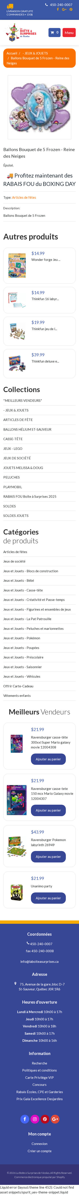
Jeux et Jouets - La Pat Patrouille (27, 619)
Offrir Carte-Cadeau (18, 686)
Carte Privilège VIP (39, 1077)
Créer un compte (40, 1151)
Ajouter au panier (48, 759)
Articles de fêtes (24, 197)
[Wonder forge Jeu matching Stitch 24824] (17, 265)
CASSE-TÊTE (13, 439)
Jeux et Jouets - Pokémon (21, 638)
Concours (39, 1085)
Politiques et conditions (39, 1070)
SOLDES (9, 506)
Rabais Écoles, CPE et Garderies (39, 1092)
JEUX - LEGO (12, 449)
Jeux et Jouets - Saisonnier (22, 667)
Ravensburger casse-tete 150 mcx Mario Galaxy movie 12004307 (52, 793)
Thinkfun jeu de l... (44, 329)
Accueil (12, 53)
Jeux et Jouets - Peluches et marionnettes (33, 628)
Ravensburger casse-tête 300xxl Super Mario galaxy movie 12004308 (50, 742)
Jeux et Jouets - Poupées (21, 648)
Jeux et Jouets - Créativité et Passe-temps (34, 600)
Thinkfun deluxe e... (45, 361)
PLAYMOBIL (12, 487)
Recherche (39, 1063)
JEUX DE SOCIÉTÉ (17, 458)
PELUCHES (11, 477)
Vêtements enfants (17, 696)
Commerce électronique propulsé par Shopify (39, 1177)
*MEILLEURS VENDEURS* (22, 400)
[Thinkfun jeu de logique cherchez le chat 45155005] (17, 331)
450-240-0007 (60, 5)
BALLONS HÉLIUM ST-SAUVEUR (27, 429)
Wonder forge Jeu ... (45, 260)
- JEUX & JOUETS (35, 53)
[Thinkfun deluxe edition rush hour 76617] (17, 364)
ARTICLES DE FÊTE (18, 420)
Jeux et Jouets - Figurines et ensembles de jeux (37, 609)
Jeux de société (14, 561)
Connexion (39, 1144)
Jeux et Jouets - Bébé (18, 580)
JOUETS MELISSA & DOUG (23, 468)
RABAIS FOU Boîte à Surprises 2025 (29, 496)
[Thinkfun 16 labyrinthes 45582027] (17, 300)
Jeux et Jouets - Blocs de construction (30, 571)
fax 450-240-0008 (39, 951)
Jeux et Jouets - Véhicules (21, 676)
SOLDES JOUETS (16, 516)
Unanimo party (41, 886)
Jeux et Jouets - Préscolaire (23, 657)
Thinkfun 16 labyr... (45, 299)
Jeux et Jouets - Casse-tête (23, 590)
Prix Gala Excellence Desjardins (39, 1099)
